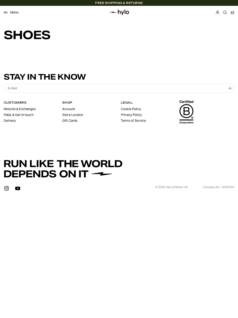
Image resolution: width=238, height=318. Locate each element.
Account (68, 109)
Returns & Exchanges (20, 109)
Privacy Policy (131, 115)
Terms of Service (133, 120)
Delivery (10, 120)
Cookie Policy (131, 109)
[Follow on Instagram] (6, 188)
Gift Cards (69, 120)
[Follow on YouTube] (17, 188)
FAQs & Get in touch (18, 115)
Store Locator (72, 115)
